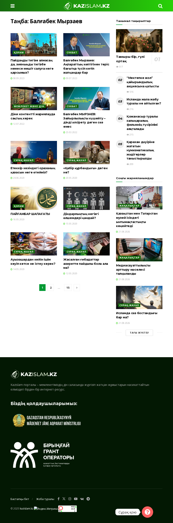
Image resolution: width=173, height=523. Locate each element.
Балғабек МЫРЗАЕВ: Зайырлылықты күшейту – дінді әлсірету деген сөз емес (84, 120)
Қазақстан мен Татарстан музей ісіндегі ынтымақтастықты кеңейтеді (137, 220)
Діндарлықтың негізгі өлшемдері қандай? (81, 216)
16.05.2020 (18, 219)
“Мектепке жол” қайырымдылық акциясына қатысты (143, 82)
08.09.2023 (18, 78)
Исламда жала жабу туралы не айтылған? (144, 101)
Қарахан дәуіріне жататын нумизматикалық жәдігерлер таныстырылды (141, 150)
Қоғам (19, 52)
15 (67, 287)
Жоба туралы (45, 499)
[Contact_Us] (147, 512)
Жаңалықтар (129, 205)
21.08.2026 (124, 231)
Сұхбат (72, 52)
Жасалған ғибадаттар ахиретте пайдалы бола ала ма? (85, 264)
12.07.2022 (18, 123)
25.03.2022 (71, 132)
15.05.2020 (71, 223)
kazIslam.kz (26, 508)
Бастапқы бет (20, 499)
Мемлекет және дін (29, 106)
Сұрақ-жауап (24, 160)
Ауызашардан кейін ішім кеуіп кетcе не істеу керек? (33, 262)
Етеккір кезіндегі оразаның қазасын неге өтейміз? (33, 170)
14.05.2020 (18, 269)
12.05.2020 (71, 273)
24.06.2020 (18, 177)
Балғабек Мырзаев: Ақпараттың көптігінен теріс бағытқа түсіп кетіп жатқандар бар (86, 66)
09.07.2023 (71, 78)
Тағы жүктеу (139, 332)
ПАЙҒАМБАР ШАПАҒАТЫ (30, 214)
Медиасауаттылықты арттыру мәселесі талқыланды (133, 270)
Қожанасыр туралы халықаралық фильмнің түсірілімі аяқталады (142, 123)
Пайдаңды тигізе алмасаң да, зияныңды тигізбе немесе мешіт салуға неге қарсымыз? (32, 66)
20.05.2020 (71, 177)
